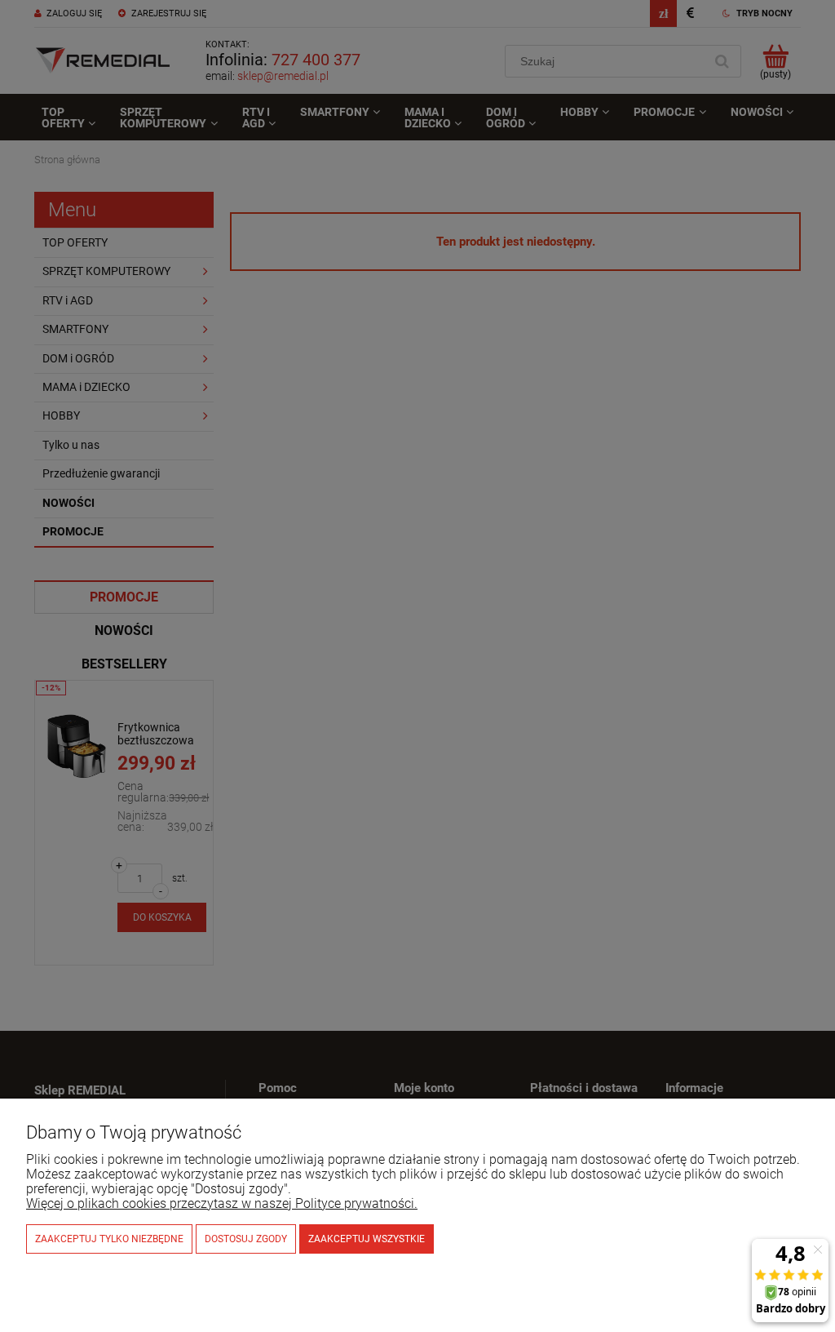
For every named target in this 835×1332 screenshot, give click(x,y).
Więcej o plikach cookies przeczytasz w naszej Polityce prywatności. (222, 1203)
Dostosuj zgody (246, 1239)
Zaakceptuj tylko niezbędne (109, 1239)
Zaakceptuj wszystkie (366, 1239)
